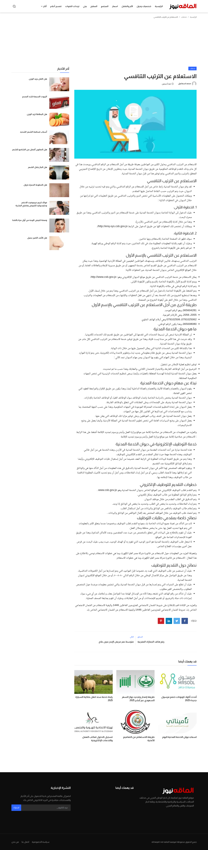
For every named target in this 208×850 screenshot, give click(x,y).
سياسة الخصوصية (40, 842)
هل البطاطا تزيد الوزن (37, 114)
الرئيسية (159, 6)
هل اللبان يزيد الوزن (38, 79)
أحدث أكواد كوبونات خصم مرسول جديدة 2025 (179, 699)
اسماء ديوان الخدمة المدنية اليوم (179, 737)
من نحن (15, 842)
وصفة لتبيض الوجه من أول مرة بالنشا (29, 220)
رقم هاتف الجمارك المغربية (150, 641)
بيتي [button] (85, 6)
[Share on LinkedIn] (169, 621)
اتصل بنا (25, 842)
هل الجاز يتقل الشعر (37, 167)
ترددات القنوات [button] (72, 6)
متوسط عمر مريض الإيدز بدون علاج (116, 641)
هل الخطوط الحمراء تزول (35, 185)
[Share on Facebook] (185, 621)
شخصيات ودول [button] (144, 6)
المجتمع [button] (104, 6)
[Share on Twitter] (177, 621)
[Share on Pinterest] (161, 621)
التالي (132, 637)
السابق (140, 637)
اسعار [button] (115, 6)
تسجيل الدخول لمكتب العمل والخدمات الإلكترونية (97, 739)
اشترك (16, 807)
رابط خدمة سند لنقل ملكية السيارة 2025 (94, 699)
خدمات (184, 17)
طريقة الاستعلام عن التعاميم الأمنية (139, 739)
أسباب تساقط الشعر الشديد (33, 132)
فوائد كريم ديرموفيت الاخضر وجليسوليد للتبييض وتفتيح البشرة (31, 204)
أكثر (45, 6)
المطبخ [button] (93, 6)
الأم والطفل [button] (127, 6)
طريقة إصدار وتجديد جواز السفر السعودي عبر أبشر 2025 (138, 699)
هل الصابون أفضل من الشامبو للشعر (29, 149)
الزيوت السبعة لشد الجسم (34, 96)
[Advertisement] (104, 44)
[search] (14, 6)
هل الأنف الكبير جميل (37, 238)
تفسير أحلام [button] (56, 6)
